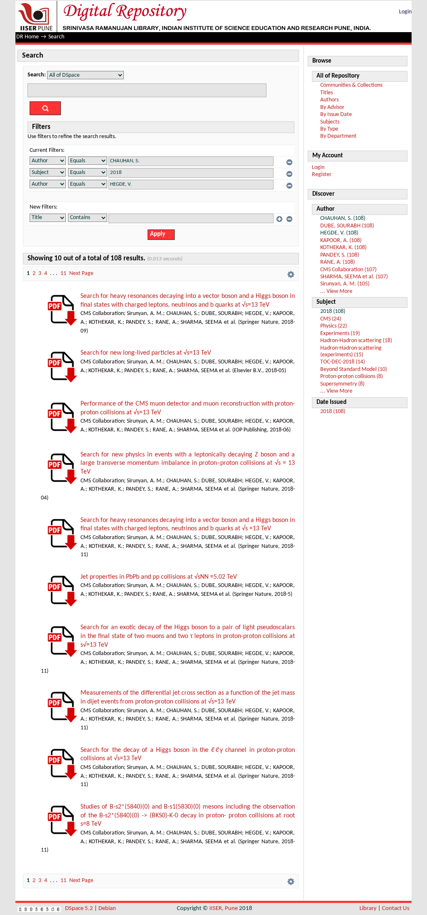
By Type (329, 129)
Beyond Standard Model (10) (353, 369)
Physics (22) (333, 326)
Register (322, 174)
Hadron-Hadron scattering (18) (356, 340)
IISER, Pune (223, 908)
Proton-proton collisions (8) (351, 376)
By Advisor (332, 107)
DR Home (27, 37)
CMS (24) (330, 319)
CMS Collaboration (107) (348, 269)
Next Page (81, 273)
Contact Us (395, 908)
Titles (326, 93)
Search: (37, 75)
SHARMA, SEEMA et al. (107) (354, 277)
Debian (107, 908)
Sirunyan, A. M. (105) (344, 284)
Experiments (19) (340, 333)
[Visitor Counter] (39, 908)
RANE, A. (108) (337, 262)
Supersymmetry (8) (342, 384)
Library (368, 908)
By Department (338, 136)
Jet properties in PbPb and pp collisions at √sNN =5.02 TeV (158, 577)
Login (405, 12)
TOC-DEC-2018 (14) (342, 362)
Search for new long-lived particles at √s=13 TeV (145, 353)
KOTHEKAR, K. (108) (343, 247)
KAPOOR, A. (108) (341, 240)
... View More (336, 291)
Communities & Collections (351, 85)
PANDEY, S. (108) (339, 255)
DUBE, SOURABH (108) (347, 226)
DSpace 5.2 (79, 908)
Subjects (329, 122)
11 (63, 273)
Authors (329, 100)
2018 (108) (332, 411)
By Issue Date (336, 114)
